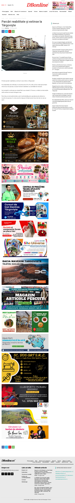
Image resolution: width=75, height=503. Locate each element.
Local (6, 18)
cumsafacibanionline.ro (61, 479)
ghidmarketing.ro (60, 477)
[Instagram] (6, 474)
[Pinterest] (9, 31)
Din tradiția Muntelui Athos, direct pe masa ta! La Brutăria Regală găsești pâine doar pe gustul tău (62, 101)
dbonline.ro (58, 471)
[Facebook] (3, 31)
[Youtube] (12, 474)
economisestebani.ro (60, 475)
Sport (35, 475)
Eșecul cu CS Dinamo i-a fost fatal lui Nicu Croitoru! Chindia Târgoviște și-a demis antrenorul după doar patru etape (61, 28)
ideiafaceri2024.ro (60, 473)
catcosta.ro (70, 475)
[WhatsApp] (13, 31)
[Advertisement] (25, 76)
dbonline (7, 28)
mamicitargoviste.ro (67, 471)
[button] (11, 5)
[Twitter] (6, 31)
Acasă (3, 18)
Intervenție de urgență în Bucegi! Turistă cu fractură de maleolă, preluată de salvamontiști (62, 74)
